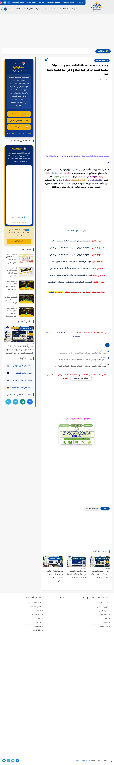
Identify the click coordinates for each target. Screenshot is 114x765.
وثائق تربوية (37, 630)
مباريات (37, 9)
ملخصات (105, 622)
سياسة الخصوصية (53, 2)
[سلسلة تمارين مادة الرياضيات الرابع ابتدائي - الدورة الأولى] (26, 258)
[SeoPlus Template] (110, 760)
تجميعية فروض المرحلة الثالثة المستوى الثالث (70, 262)
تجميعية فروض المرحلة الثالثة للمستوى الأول (70, 241)
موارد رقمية (104, 626)
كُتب (39, 618)
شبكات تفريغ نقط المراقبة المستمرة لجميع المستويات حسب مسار (12, 274)
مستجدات (74, 9)
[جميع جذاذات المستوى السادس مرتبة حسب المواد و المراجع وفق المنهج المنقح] (26, 312)
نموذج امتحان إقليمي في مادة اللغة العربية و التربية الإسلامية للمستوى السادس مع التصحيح (19, 350)
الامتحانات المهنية (34, 603)
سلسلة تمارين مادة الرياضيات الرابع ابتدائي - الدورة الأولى (11, 260)
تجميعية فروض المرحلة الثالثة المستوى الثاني (70, 248)
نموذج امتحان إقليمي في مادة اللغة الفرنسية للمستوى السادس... (81, 360)
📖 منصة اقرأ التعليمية (19, 127)
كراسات (105, 618)
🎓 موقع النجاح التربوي (19, 121)
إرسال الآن (19, 241)
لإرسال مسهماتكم (17, 2)
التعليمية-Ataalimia (83, 760)
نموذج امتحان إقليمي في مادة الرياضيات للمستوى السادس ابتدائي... (68, 51)
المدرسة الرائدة (27, 9)
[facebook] (8, 2)
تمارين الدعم (103, 611)
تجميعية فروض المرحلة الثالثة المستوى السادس (70, 282)
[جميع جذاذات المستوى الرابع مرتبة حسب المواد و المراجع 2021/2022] (26, 285)
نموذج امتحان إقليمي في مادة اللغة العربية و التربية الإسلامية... (82, 353)
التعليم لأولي (5, 9)
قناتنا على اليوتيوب (80, 378)
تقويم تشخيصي (102, 607)
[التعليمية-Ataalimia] (96, 6)
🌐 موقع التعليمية (19, 114)
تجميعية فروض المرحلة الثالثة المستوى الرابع (70, 269)
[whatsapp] (22, 402)
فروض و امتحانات (102, 60)
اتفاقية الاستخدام (68, 2)
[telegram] (4, 2)
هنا (64, 419)
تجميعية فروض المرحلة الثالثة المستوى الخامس (70, 276)
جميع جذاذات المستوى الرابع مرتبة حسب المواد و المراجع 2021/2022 (11, 287)
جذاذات (38, 611)
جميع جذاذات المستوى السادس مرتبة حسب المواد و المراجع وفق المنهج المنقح (11, 314)
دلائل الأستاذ (36, 615)
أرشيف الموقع (31, 2)
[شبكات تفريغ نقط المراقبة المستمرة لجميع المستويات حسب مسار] (26, 272)
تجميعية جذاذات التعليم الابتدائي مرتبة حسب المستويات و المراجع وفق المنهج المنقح (11, 300)
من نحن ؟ (80, 2)
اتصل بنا (42, 2)
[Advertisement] (57, 31)
